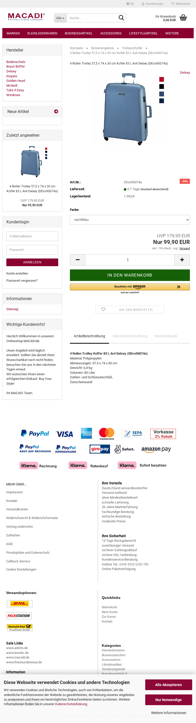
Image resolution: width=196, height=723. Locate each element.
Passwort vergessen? (22, 280)
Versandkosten (17, 509)
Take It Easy (15, 90)
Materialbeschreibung (130, 336)
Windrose (13, 95)
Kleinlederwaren (42, 33)
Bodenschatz (15, 62)
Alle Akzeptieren (168, 685)
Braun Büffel (15, 66)
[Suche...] (121, 18)
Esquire (11, 76)
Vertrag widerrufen (19, 526)
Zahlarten (13, 535)
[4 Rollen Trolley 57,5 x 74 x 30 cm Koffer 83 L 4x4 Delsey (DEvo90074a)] (130, 108)
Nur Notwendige (168, 700)
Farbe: (74, 210)
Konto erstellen (17, 273)
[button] (130, 4)
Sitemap (12, 309)
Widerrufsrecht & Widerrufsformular (32, 518)
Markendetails (166, 336)
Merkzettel (182, 4)
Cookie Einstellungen (21, 569)
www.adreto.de (17, 648)
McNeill (11, 85)
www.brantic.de (17, 653)
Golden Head (15, 81)
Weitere (172, 33)
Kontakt (11, 501)
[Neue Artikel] (56, 112)
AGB (9, 544)
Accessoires (110, 33)
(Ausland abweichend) (154, 189)
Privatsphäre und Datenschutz (28, 552)
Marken (13, 33)
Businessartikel (79, 33)
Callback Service (18, 561)
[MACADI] (26, 18)
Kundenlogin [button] (154, 4)
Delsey (185, 72)
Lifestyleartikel (143, 33)
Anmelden (32, 262)
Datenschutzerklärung (71, 704)
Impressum (14, 492)
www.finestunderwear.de (24, 662)
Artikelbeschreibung (89, 336)
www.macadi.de (17, 657)
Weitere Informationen (168, 713)
